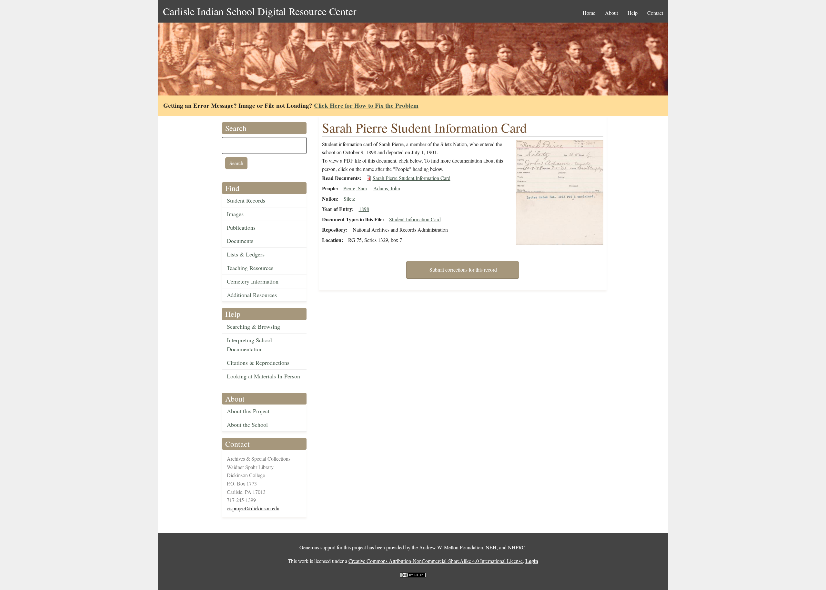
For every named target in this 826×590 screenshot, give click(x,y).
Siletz (349, 198)
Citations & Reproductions (258, 362)
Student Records (246, 200)
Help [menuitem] (633, 13)
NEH (491, 547)
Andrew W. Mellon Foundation (451, 547)
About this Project (248, 411)
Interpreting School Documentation (249, 344)
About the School (247, 424)
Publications (241, 227)
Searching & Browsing (253, 326)
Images (235, 214)
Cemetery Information (252, 281)
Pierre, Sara (355, 188)
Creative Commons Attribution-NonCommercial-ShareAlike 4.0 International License (435, 560)
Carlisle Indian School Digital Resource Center (260, 11)
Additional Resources (252, 295)
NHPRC (516, 547)
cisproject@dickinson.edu (253, 508)
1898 (364, 208)
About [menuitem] (611, 13)
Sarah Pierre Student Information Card (411, 178)
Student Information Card (415, 219)
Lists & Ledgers (246, 254)
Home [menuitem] (589, 13)
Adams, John (386, 188)
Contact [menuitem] (655, 13)
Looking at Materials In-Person (263, 376)
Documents (240, 241)
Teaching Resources (250, 268)
